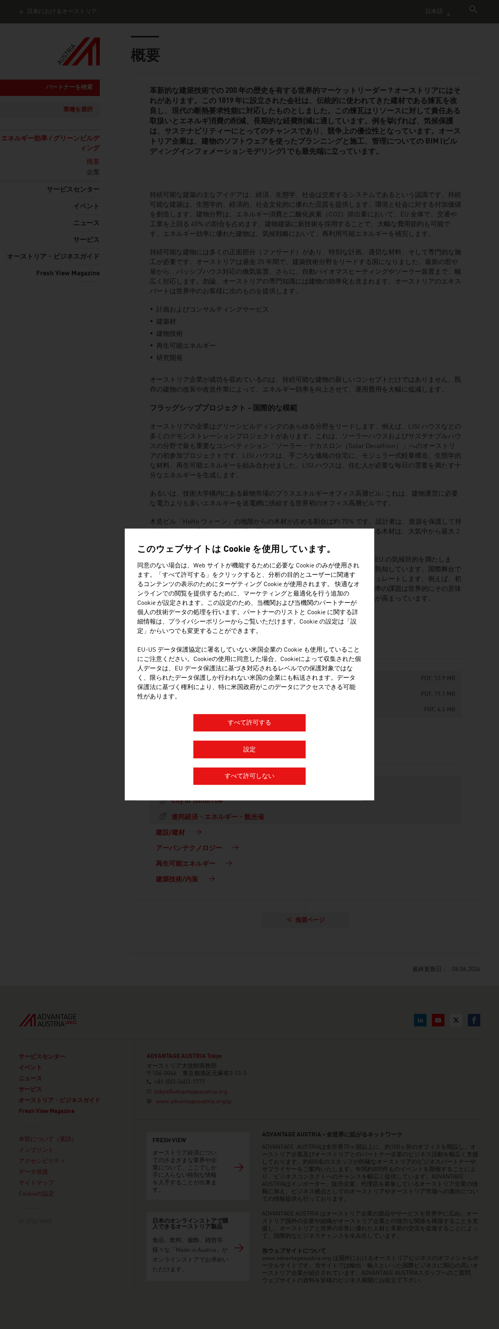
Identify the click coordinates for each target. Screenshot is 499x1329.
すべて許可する (249, 723)
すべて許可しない (249, 777)
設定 (249, 750)
